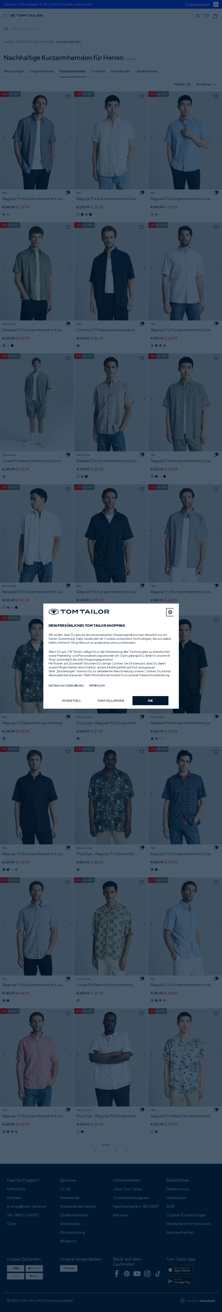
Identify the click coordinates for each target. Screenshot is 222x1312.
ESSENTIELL (71, 700)
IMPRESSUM (97, 685)
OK (150, 700)
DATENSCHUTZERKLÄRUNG (66, 685)
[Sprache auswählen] (170, 612)
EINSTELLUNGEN (111, 700)
